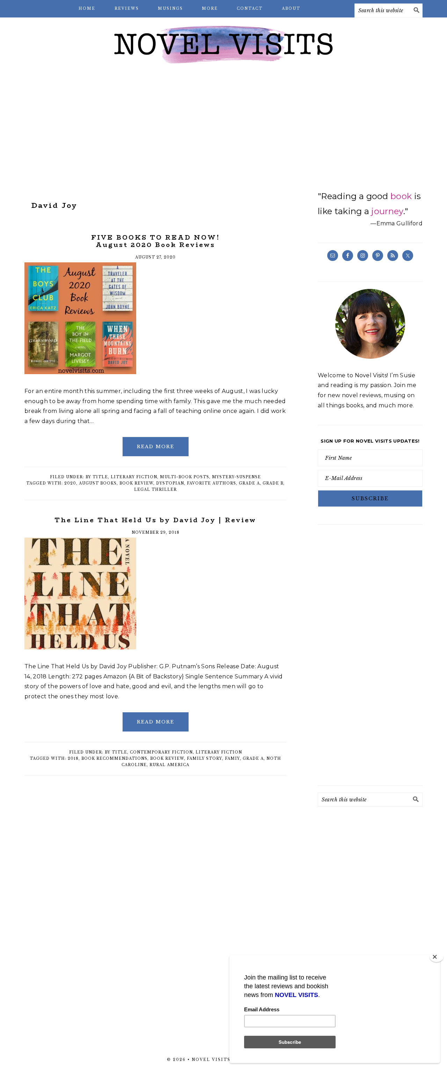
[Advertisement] (223, 126)
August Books (98, 483)
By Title (97, 477)
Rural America (169, 765)
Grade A (249, 483)
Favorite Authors (211, 483)
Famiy (232, 758)
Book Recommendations (114, 758)
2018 (73, 758)
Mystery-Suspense (236, 477)
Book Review (136, 483)
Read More (155, 447)
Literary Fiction (134, 477)
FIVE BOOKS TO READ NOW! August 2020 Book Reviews (155, 241)
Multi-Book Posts (184, 477)
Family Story (204, 758)
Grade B (273, 483)
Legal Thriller (155, 489)
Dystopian (170, 483)
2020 (70, 483)
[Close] (437, 957)
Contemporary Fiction (161, 752)
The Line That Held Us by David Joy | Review (155, 520)
